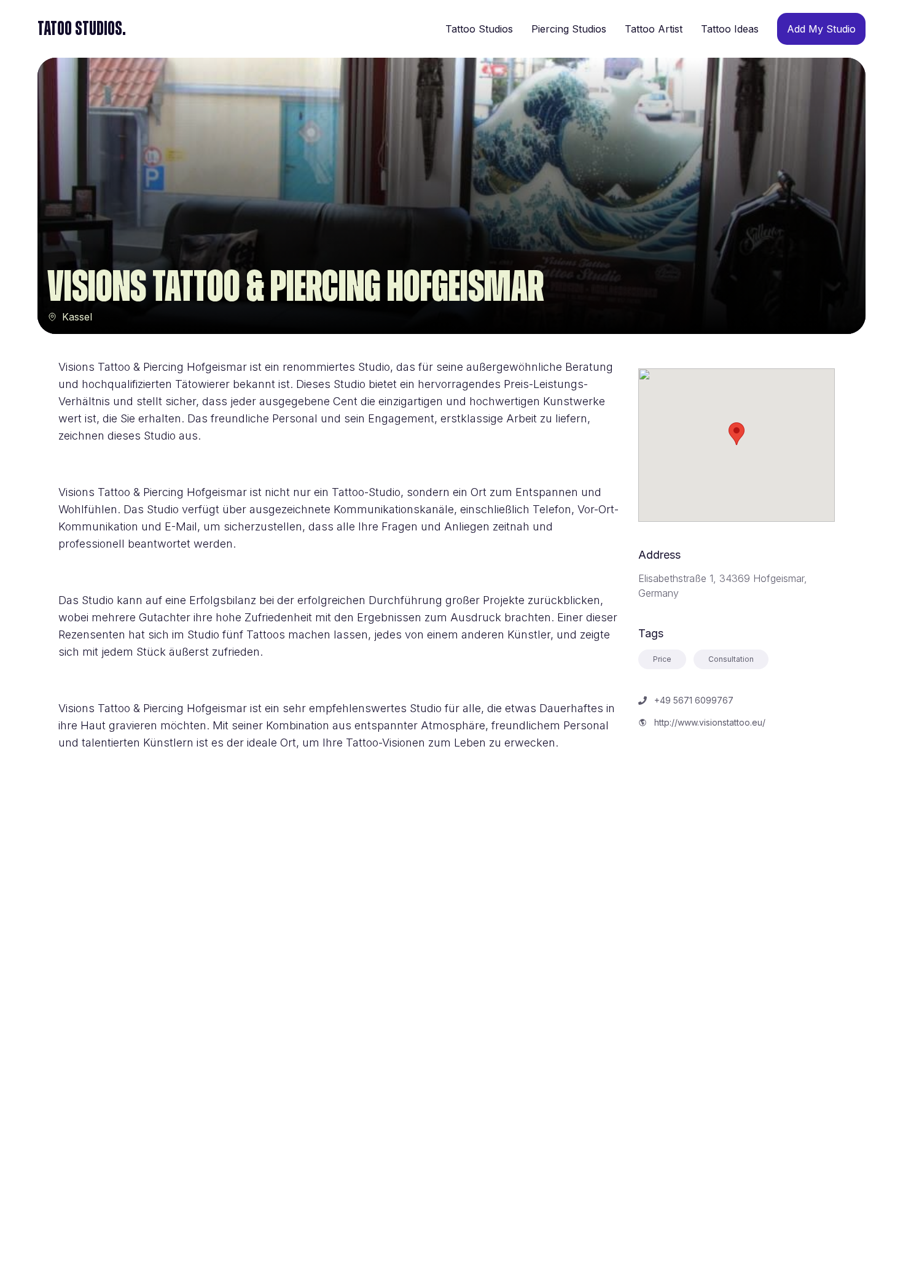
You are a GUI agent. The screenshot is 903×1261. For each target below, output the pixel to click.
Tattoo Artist (653, 29)
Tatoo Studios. (81, 29)
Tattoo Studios (479, 29)
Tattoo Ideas (730, 29)
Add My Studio (821, 29)
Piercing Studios (568, 29)
